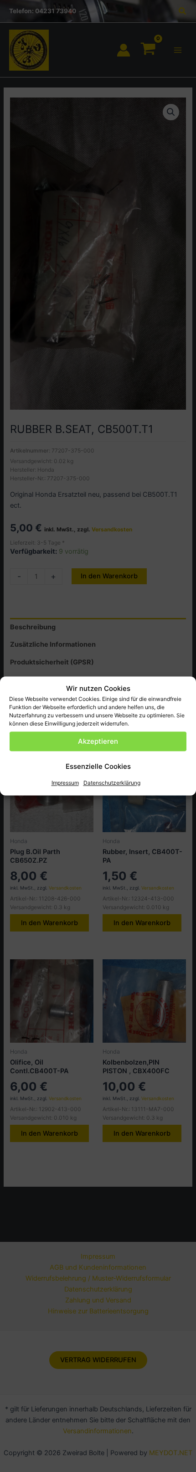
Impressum (65, 783)
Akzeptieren (98, 741)
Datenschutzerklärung (111, 783)
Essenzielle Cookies (98, 766)
